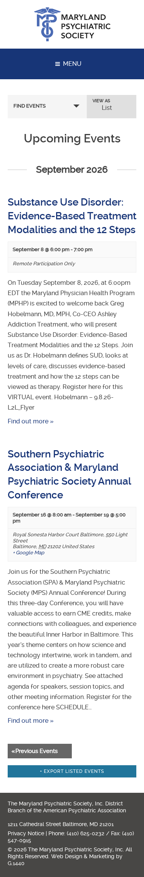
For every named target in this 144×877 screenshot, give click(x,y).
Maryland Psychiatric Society (72, 24)
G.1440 (16, 863)
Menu (72, 63)
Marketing (101, 856)
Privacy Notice (26, 833)
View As (101, 101)
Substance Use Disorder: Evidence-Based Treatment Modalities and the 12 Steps (72, 215)
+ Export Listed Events (72, 771)
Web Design (66, 856)
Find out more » (31, 421)
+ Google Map (28, 552)
